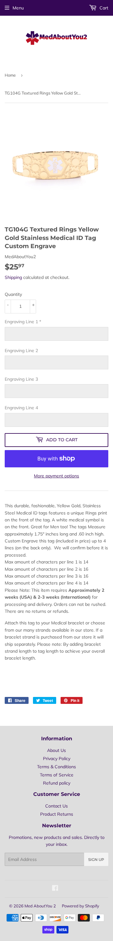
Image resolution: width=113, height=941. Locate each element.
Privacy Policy (56, 758)
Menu (18, 8)
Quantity (13, 294)
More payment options (56, 476)
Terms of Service (56, 775)
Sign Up (96, 859)
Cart (103, 8)
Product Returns (56, 814)
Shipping (13, 277)
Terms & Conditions (56, 767)
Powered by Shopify (80, 905)
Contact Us (56, 806)
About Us (56, 750)
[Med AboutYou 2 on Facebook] (55, 889)
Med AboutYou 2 (40, 905)
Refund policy (56, 783)
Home (10, 75)
